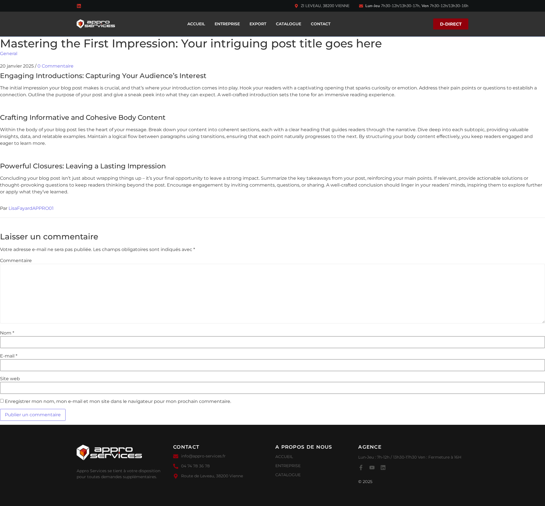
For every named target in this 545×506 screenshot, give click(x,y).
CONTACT (320, 23)
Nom (7, 333)
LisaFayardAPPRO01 (31, 208)
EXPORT (258, 23)
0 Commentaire (55, 66)
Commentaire (16, 260)
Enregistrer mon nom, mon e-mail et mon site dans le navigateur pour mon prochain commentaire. (118, 401)
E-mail (8, 356)
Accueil (196, 23)
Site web (10, 379)
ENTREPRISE (227, 23)
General (8, 53)
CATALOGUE (288, 23)
